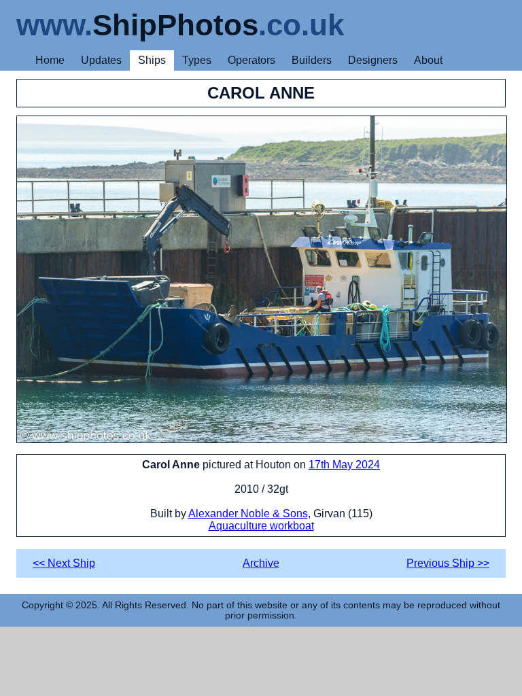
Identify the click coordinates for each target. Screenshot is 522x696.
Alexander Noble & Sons (248, 513)
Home (50, 60)
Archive (261, 563)
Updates (101, 60)
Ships (152, 60)
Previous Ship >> (447, 563)
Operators (251, 60)
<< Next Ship (64, 563)
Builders (312, 60)
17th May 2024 (344, 464)
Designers (373, 60)
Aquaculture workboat (261, 526)
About (428, 60)
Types (196, 60)
